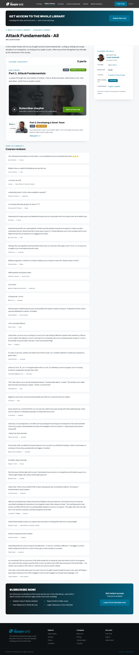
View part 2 (34, 136)
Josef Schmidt (112, 57)
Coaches (51, 643)
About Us (80, 634)
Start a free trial (73, 109)
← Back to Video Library (18, 30)
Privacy (121, 652)
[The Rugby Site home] (15, 4)
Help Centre (109, 640)
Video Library (50, 3)
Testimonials (81, 640)
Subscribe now (119, 18)
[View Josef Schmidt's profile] (100, 57)
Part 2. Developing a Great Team (47, 122)
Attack (122, 75)
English (110, 86)
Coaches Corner (41, 30)
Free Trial (120, 4)
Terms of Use (129, 652)
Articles (61, 4)
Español (117, 86)
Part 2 (115, 65)
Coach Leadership (73, 4)
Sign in (131, 4)
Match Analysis (96, 4)
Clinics (85, 4)
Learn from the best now (115, 602)
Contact (80, 643)
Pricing (39, 4)
